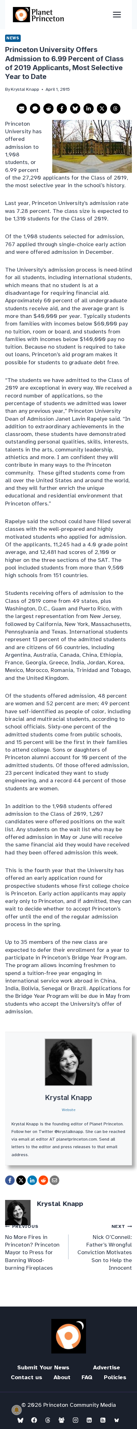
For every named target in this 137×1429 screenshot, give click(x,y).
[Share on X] (102, 108)
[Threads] (48, 1420)
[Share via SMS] (35, 108)
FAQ (87, 1377)
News (12, 38)
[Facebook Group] (61, 1420)
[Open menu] (116, 14)
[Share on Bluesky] (75, 108)
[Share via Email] (22, 108)
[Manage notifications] (16, 1410)
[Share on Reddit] (48, 108)
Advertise (106, 1367)
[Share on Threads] (115, 108)
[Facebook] (34, 1420)
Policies (115, 1377)
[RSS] (103, 1420)
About (62, 1377)
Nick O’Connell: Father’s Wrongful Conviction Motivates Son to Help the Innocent (104, 1247)
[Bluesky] (20, 1420)
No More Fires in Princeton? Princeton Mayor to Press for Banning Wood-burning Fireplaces (32, 1247)
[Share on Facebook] (62, 108)
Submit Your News (43, 1367)
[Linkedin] (89, 1420)
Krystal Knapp (68, 1097)
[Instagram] (75, 1420)
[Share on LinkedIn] (88, 108)
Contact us (26, 1377)
